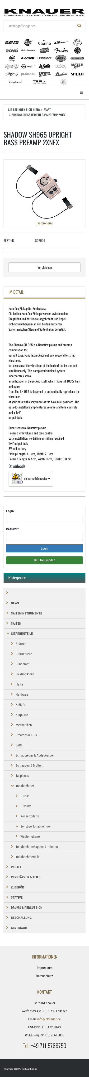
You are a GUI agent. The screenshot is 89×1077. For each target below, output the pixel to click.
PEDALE (16, 867)
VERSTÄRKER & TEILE (25, 877)
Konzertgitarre (29, 816)
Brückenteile (24, 654)
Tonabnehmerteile (28, 857)
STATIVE (17, 897)
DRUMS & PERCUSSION (26, 907)
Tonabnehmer (25, 786)
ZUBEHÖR (17, 887)
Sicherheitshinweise (35, 478)
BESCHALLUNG (21, 918)
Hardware (22, 694)
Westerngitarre (30, 836)
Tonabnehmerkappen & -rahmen (37, 847)
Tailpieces (22, 776)
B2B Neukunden (44, 560)
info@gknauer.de (49, 1019)
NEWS (15, 603)
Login (10, 511)
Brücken (21, 644)
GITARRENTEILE (22, 633)
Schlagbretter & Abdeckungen (35, 755)
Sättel (19, 745)
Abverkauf (19, 928)
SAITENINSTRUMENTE (26, 613)
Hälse (19, 684)
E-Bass (24, 796)
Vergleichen (44, 267)
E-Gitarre (26, 806)
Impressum (44, 968)
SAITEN (16, 623)
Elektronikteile (25, 674)
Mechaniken (24, 725)
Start (47, 109)
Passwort (12, 529)
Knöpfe (20, 705)
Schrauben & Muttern (29, 765)
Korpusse (22, 715)
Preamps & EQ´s (26, 735)
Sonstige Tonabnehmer (35, 826)
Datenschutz (44, 976)
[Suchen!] (79, 26)
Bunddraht (22, 664)
